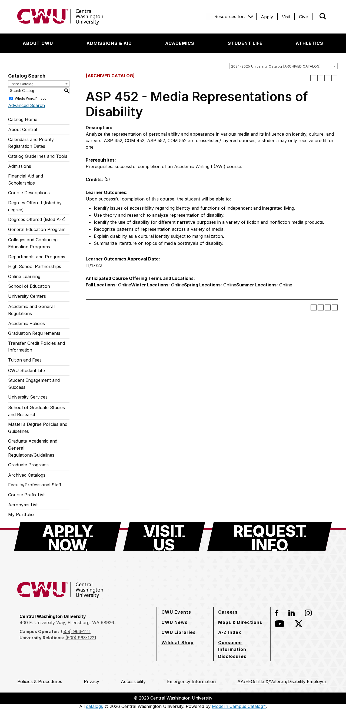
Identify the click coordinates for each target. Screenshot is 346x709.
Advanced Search (26, 105)
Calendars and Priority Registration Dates (31, 143)
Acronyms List (23, 504)
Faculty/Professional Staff (34, 484)
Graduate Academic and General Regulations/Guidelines (32, 447)
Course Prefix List (26, 494)
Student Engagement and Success (34, 383)
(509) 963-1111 (76, 631)
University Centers (27, 296)
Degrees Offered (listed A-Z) (37, 219)
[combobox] (283, 66)
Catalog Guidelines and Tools (37, 156)
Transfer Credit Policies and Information (36, 346)
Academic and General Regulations (31, 310)
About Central (22, 129)
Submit (315, 16)
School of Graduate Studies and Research (36, 411)
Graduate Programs (28, 464)
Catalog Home (22, 119)
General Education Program (36, 229)
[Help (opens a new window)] (334, 78)
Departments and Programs (36, 256)
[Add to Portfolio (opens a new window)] (313, 78)
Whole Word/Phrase (30, 98)
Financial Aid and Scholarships (25, 179)
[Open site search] (323, 16)
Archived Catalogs (26, 475)
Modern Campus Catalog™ (239, 706)
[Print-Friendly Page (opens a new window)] (327, 78)
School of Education (29, 286)
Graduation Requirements (34, 333)
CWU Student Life (26, 370)
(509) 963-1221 (80, 637)
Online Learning (24, 276)
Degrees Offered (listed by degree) (35, 206)
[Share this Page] (320, 78)
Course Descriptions (29, 192)
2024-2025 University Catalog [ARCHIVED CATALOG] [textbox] (276, 66)
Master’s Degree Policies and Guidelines (37, 428)
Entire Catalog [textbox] (22, 84)
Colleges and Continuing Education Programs (33, 243)
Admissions (19, 166)
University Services (28, 397)
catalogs (94, 706)
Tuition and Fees (25, 360)
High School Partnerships (34, 266)
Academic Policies (26, 323)
